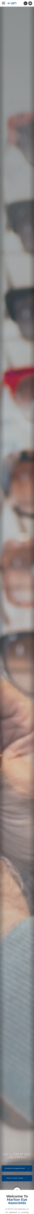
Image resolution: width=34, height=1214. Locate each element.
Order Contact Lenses (15, 1178)
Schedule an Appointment (15, 1168)
